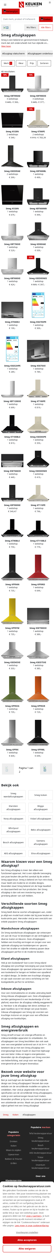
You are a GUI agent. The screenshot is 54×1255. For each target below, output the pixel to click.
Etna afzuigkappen (40, 853)
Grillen (13, 1163)
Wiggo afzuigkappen (41, 808)
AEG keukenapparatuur (40, 1153)
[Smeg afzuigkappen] (46, 768)
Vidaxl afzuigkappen (40, 818)
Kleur (21, 63)
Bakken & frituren (13, 1159)
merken (46, 1127)
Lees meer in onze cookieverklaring (32, 1225)
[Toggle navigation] (5, 5)
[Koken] (6, 27)
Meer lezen (6, 46)
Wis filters (31, 27)
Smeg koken (40, 795)
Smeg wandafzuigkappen (13, 795)
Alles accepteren (27, 1240)
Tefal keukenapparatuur (40, 1133)
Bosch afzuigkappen (13, 842)
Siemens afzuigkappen (41, 842)
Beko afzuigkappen (41, 829)
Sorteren (44, 63)
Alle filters (46, 27)
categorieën (13, 1135)
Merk (7, 63)
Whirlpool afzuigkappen (13, 830)
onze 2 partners (33, 1216)
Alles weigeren (27, 1248)
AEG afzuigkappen (13, 853)
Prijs (32, 63)
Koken (13, 1145)
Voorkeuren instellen (27, 1232)
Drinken (13, 1141)
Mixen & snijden (13, 1150)
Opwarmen (13, 1154)
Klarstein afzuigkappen (13, 808)
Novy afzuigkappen (13, 818)
